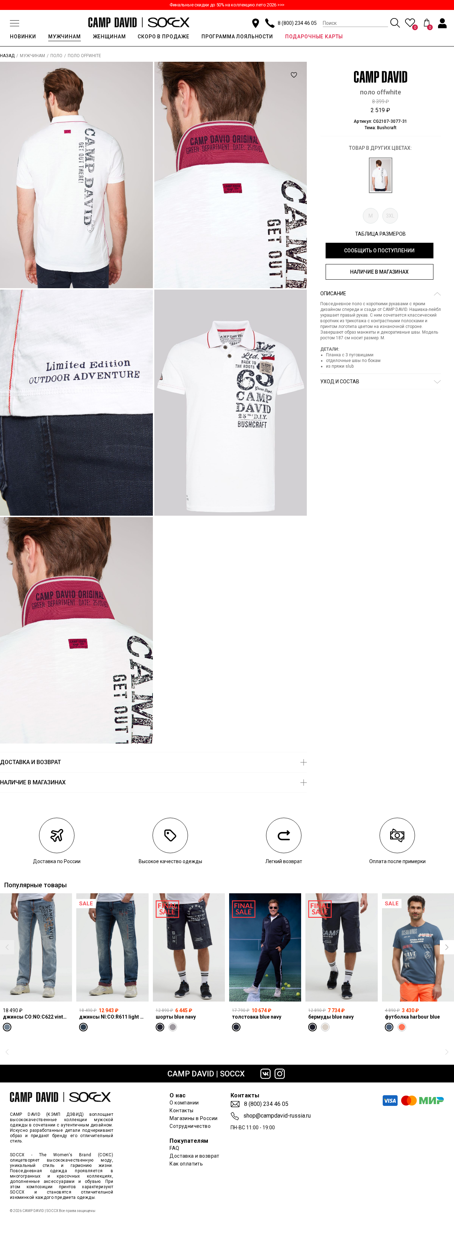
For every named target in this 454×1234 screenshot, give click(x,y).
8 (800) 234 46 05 (297, 23)
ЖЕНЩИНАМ (109, 36)
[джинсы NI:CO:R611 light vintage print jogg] (112, 947)
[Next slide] (447, 947)
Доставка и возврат (195, 1156)
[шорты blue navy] (189, 947)
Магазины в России (193, 1118)
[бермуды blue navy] (341, 947)
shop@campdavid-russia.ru (277, 1116)
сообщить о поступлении (379, 250)
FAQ (174, 1148)
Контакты (181, 1110)
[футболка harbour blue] (418, 947)
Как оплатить (186, 1164)
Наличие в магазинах (379, 272)
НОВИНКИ (23, 36)
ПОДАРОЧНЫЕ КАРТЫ (314, 36)
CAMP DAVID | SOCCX (206, 1073)
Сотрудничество (190, 1126)
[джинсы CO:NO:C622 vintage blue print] (36, 947)
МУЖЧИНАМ (64, 36)
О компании (184, 1103)
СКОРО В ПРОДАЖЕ (163, 36)
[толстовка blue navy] (265, 947)
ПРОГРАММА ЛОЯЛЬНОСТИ (237, 36)
